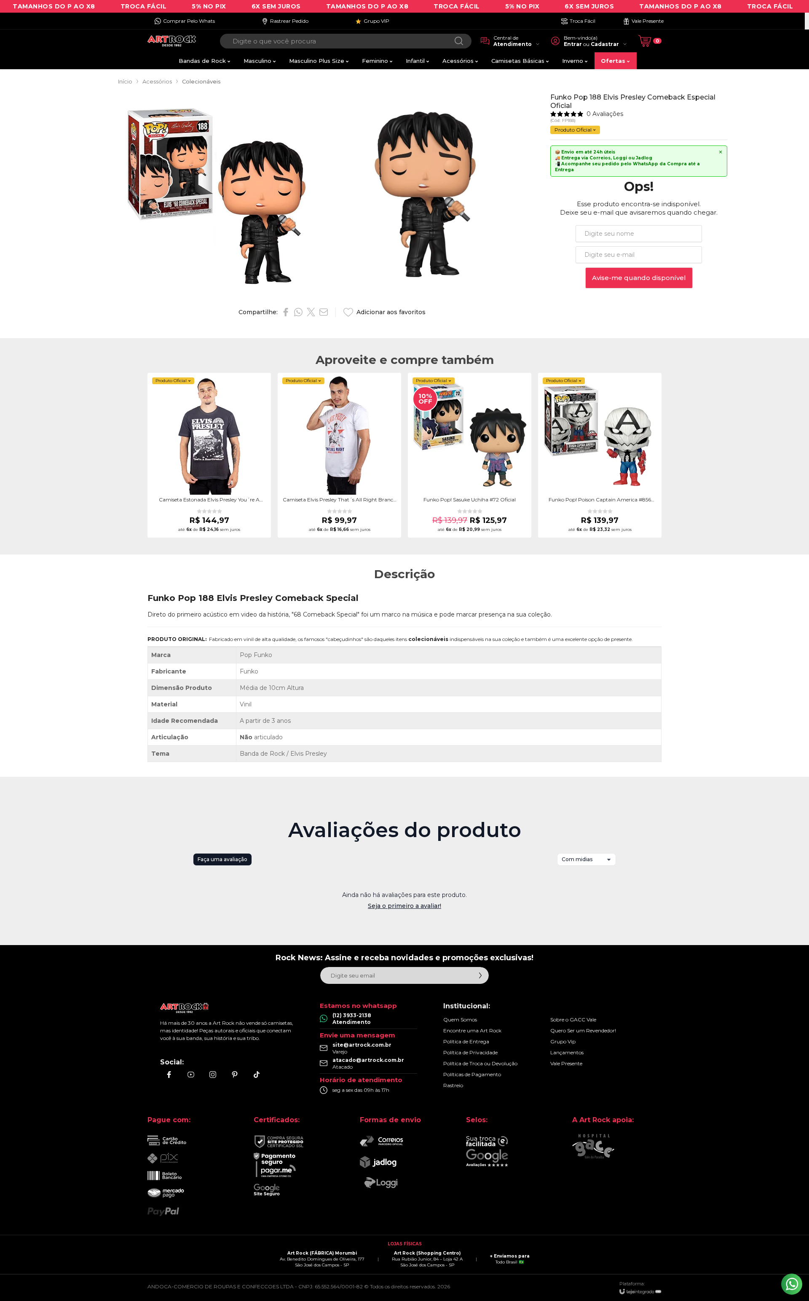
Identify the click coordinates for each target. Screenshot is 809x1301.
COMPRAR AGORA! (209, 491)
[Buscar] (459, 41)
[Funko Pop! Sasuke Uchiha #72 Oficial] (469, 455)
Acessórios (157, 81)
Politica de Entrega (466, 1041)
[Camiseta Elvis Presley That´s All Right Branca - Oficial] (339, 455)
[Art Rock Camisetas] (171, 41)
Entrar (573, 44)
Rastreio (453, 1085)
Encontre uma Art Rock (472, 1030)
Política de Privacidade (470, 1052)
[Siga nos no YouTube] (191, 1074)
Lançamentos (567, 1052)
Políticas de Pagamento (472, 1074)
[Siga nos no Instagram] (213, 1074)
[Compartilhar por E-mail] (323, 312)
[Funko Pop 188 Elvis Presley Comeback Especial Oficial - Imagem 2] (425, 194)
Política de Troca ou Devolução (480, 1063)
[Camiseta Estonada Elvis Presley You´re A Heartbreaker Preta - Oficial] (209, 455)
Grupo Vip (563, 1041)
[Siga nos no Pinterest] (235, 1074)
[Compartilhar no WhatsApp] (298, 312)
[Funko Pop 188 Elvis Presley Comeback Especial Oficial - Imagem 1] (219, 194)
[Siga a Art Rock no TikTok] (256, 1074)
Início (125, 81)
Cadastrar (605, 44)
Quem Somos (460, 1019)
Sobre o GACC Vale (573, 1019)
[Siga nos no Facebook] (169, 1074)
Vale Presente (566, 1063)
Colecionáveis (201, 81)
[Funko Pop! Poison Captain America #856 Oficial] (599, 455)
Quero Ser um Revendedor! (583, 1030)
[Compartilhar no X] (311, 312)
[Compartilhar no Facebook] (285, 312)
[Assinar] (480, 975)
